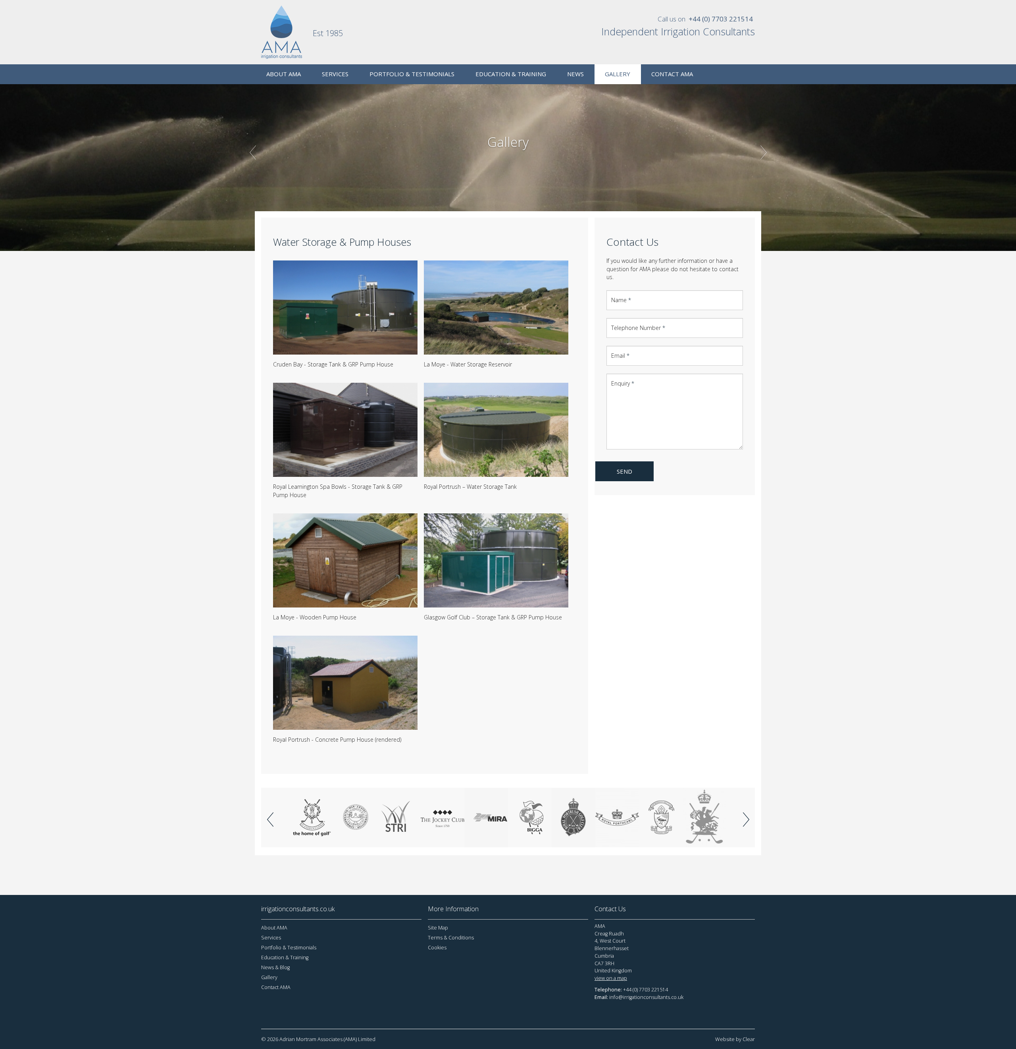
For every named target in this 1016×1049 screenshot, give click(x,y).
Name (621, 300)
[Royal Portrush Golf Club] (573, 817)
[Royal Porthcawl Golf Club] (617, 817)
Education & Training (284, 957)
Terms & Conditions (451, 937)
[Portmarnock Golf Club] (661, 817)
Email (620, 355)
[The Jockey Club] (442, 817)
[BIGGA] (530, 817)
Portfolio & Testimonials (288, 947)
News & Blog (275, 967)
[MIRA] (486, 817)
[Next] (745, 819)
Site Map (438, 927)
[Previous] (270, 819)
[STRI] (399, 817)
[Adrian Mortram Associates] (287, 32)
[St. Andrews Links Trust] (311, 817)
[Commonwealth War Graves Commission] (355, 817)
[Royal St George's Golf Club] (704, 817)
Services (271, 937)
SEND (624, 471)
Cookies (437, 947)
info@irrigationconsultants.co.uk (646, 997)
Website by (735, 1039)
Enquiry (622, 383)
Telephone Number (638, 328)
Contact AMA (276, 987)
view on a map (611, 978)
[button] (285, 197)
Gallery (269, 977)
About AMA (274, 927)
